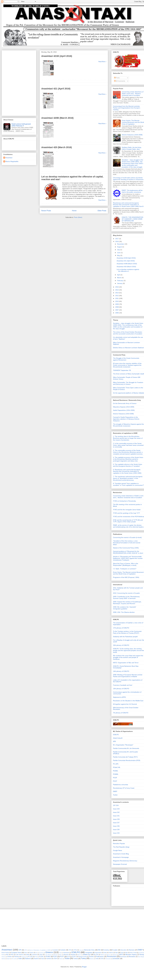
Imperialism (98, 952)
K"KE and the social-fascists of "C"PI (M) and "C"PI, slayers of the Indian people (128, 521)
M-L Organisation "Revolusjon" (123, 745)
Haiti (60, 952)
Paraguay (23, 956)
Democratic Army (89, 950)
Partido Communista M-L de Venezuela (126, 748)
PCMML (115, 774)
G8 (36, 952)
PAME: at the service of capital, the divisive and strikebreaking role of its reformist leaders (128, 526)
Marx (60, 954)
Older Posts (102, 211)
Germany (41, 952)
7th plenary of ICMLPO (120, 713)
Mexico (79, 954)
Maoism (55, 954)
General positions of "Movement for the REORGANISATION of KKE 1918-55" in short (128, 552)
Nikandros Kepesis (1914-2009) (123, 407)
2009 (117, 304)
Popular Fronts (82, 956)
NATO (121, 954)
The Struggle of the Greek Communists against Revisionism (126, 359)
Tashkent (48, 958)
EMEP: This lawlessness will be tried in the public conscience (132, 191)
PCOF (115, 777)
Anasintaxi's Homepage (121, 857)
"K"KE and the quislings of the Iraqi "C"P (126, 513)
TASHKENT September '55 (122, 370)
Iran (116, 952)
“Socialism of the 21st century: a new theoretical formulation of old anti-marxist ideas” (126, 542)
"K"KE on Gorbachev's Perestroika (124, 501)
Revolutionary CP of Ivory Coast (123, 788)
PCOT (115, 781)
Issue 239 (116, 819)
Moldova (103, 954)
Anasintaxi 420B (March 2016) (57, 118)
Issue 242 (116, 812)
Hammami (66, 952)
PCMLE (48, 956)
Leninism (34, 954)
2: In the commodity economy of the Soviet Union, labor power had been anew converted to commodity (128, 445)
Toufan (115, 795)
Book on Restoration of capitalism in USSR (39, 950)
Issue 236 (116, 826)
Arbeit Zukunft (117, 738)
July (118, 249)
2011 (117, 298)
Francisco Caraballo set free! (122, 685)
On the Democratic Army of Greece (124, 403)
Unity (96, 958)
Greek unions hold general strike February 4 (21, 125)
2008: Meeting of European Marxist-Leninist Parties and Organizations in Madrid (127, 675)
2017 (117, 238)
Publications (100, 956)
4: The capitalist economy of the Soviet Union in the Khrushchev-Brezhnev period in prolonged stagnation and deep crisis (128, 459)
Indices (111, 952)
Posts (118, 78)
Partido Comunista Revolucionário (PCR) (126, 760)
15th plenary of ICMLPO (121, 645)
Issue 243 (116, 809)
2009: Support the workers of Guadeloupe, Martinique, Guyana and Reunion (127, 602)
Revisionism (111, 956)
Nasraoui (115, 954)
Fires (25, 952)
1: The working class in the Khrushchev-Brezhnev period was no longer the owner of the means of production (128, 438)
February (120, 280)
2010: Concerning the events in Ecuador (126, 593)
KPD (12, 954)
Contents (63, 950)
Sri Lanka (14, 958)
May (118, 255)
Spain (8, 958)
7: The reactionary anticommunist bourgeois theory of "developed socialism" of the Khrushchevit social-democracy (127, 478)
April (118, 275)
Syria (42, 958)
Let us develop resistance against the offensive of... (128, 270)
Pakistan (16, 956)
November (120, 244)
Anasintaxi (8, 157)
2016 (117, 241)
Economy (106, 950)
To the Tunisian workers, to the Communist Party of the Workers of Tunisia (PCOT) (127, 632)
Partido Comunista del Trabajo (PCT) (125, 757)
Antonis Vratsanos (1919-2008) (132, 135)
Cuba (80, 950)
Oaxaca (3, 956)
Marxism (66, 954)
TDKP (55, 958)
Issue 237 (116, 822)
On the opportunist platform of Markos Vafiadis (128, 393)
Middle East (87, 954)
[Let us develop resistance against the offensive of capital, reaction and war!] (51, 200)
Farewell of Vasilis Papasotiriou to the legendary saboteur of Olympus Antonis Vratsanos (126, 419)
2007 (117, 310)
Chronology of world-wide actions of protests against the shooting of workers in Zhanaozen (128, 178)
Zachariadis (116, 958)
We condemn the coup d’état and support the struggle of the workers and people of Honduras (128, 657)
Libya (40, 954)
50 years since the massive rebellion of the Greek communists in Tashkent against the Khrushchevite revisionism (127, 365)
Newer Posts (46, 211)
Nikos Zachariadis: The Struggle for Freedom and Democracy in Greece (128, 383)
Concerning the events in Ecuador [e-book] (127, 537)
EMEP (115, 791)
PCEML (115, 771)
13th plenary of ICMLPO (121, 688)
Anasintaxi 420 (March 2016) (56, 147)
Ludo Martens (48, 954)
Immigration (88, 952)
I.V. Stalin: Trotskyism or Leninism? (124, 569)
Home (74, 211)
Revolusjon (123, 956)
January (120, 283)
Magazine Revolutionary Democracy (125, 861)
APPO (25, 950)
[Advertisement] (19, 82)
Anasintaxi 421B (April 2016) (56, 56)
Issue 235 (116, 829)
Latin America (20, 954)
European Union (16, 952)
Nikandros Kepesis (131, 954)
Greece (49, 952)
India (105, 952)
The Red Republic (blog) (121, 847)
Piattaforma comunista (120, 784)
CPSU (75, 950)
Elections (132, 950)
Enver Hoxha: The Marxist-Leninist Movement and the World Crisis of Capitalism (128, 573)
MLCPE (96, 954)
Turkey (83, 958)
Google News (117, 850)
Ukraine (92, 958)
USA (102, 958)
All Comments (120, 81)
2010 (117, 301)
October (9, 956)
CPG (69, 950)
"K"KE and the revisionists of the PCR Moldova (128, 516)
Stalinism (28, 958)
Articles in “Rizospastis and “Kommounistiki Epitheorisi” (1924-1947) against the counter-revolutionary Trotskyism (128, 558)
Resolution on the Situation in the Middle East (128, 700)
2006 (117, 313)
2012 (117, 295)
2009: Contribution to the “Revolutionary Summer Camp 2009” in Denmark (126, 597)
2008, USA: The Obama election (124, 612)
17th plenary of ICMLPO (121, 628)
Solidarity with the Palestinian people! (125, 636)
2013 (117, 293)
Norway (141, 954)
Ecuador (114, 950)
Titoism (61, 958)
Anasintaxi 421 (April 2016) (55, 88)
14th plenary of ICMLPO (121, 671)
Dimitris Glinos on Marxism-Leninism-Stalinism (128, 347)
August (119, 247)
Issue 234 (116, 833)
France (31, 952)
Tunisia (75, 958)
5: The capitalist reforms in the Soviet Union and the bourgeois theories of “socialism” (127, 465)
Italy (126, 952)
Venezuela (108, 958)
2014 (117, 290)
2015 (117, 287)
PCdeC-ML (116, 767)
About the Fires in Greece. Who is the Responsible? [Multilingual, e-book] (125, 564)
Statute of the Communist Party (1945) (126, 548)
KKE (7, 954)
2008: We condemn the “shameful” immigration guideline (124, 608)
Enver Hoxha (5, 952)
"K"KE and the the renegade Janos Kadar (127, 509)
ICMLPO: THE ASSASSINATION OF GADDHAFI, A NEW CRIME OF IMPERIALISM (132, 219)
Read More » (102, 61)
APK (114, 741)
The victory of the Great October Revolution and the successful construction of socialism (127, 333)
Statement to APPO (119, 697)
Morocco (109, 954)
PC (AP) (115, 764)
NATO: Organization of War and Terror (126, 662)
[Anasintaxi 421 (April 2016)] (48, 109)
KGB (3, 954)
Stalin (20, 958)
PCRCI (74, 956)
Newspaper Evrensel (120, 864)
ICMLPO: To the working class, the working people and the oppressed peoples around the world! (128, 650)
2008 (117, 307)
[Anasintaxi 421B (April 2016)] (48, 77)
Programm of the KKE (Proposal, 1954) (126, 577)
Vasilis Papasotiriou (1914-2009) (124, 410)
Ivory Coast (133, 952)
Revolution (132, 956)
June (119, 252)
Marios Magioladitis (11, 161)
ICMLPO (116, 734)
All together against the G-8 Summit (125, 704)
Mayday (73, 954)
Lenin (27, 954)
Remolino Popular (119, 843)
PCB (36, 956)
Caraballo (55, 950)
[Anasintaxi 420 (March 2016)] (48, 168)
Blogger (84, 967)
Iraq (122, 952)
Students (36, 958)
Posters (91, 956)
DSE (99, 950)
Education (124, 950)
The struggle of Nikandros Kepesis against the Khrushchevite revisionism (128, 425)
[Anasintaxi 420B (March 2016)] (48, 139)
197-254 (116, 805)
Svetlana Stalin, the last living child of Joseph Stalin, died (131, 148)
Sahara (3, 958)
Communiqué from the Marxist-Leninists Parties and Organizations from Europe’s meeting (126, 108)
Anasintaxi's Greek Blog (121, 854)
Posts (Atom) (78, 217)
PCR (68, 956)
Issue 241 (116, 816)
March (119, 277)
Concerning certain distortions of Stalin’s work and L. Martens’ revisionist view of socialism (132, 93)
